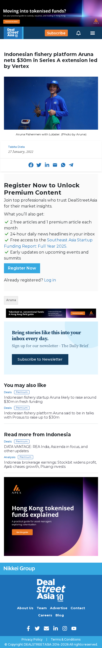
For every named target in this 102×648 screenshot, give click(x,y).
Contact (78, 608)
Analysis (9, 457)
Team (42, 608)
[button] (78, 33)
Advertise (58, 608)
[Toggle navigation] (92, 33)
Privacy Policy (32, 639)
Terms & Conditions (65, 639)
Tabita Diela (16, 147)
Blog (59, 615)
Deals (8, 392)
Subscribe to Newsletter (40, 359)
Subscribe (56, 33)
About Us (25, 608)
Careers (45, 615)
